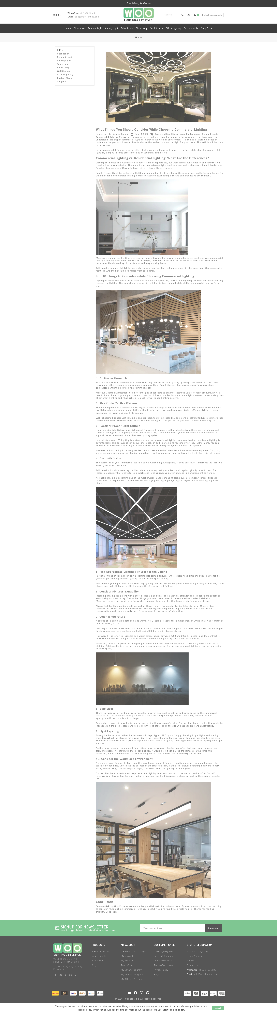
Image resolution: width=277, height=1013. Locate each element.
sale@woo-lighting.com (206, 974)
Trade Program (195, 956)
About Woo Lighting (197, 951)
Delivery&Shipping (163, 956)
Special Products (100, 951)
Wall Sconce (156, 28)
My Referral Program (132, 974)
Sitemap (191, 960)
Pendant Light (95, 28)
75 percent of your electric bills (182, 421)
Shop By (205, 28)
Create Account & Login (133, 951)
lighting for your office (141, 579)
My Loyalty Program (131, 970)
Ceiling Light (111, 28)
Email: (71, 17)
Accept (218, 1008)
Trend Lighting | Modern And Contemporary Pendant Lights (184, 134)
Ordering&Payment (164, 951)
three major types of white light (188, 621)
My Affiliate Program (132, 979)
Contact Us (192, 965)
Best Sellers (98, 960)
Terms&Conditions (163, 965)
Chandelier (79, 28)
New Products (99, 956)
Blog (94, 965)
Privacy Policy (161, 970)
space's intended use (107, 766)
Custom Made (191, 28)
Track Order (127, 965)
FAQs (156, 974)
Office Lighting (173, 28)
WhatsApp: (73, 13)
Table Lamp (127, 28)
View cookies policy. (174, 1010)
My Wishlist (127, 960)
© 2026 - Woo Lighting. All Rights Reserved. (138, 999)
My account (127, 956)
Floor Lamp (142, 28)
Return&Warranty (163, 960)
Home (68, 28)
